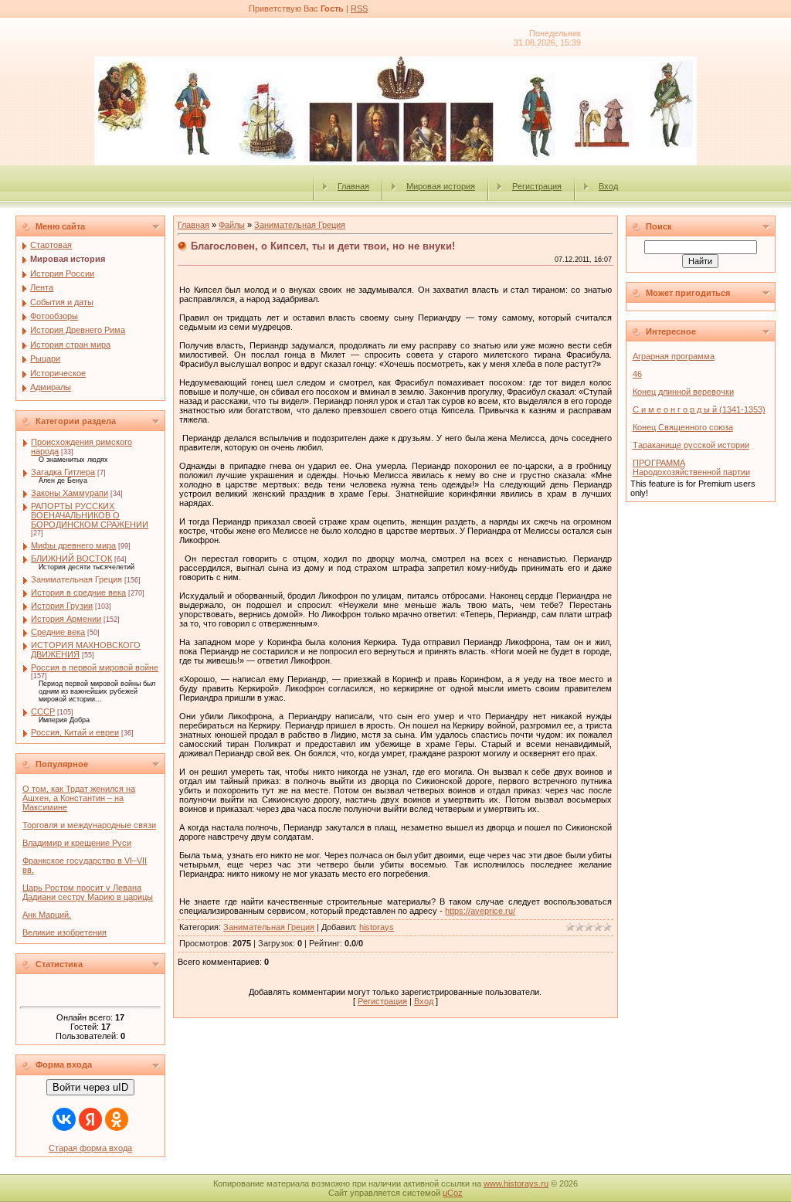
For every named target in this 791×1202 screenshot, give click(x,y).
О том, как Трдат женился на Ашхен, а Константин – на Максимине (78, 798)
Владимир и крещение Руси (76, 842)
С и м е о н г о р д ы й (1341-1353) (699, 409)
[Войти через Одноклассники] (116, 1119)
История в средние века (78, 592)
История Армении (66, 618)
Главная (353, 186)
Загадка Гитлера (63, 472)
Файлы (232, 224)
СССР (43, 711)
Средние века (58, 632)
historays (376, 927)
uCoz (453, 1192)
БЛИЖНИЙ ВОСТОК (71, 558)
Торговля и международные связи (89, 825)
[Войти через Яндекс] (90, 1119)
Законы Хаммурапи (69, 492)
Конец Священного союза (683, 427)
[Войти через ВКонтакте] (64, 1119)
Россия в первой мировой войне (94, 667)
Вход (608, 186)
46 (637, 374)
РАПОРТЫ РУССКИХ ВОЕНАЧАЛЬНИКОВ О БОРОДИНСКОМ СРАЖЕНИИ (89, 515)
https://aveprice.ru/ (480, 910)
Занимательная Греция (76, 579)
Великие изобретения (64, 932)
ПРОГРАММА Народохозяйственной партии (691, 467)
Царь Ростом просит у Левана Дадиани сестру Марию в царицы (87, 892)
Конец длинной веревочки (683, 391)
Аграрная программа (674, 356)
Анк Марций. (46, 914)
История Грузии (62, 605)
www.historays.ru (516, 1183)
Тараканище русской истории (691, 445)
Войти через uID (90, 1087)
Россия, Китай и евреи (75, 732)
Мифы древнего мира (73, 545)
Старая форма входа (90, 1148)
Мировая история (440, 186)
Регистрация (537, 186)
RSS (359, 8)
